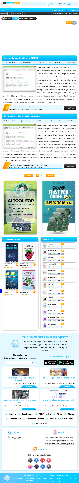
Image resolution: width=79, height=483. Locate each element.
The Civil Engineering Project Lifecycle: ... (58, 379)
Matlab (50, 291)
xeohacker (33, 383)
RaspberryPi (3, 13)
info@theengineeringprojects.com (61, 437)
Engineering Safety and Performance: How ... (20, 401)
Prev (29, 176)
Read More (70, 108)
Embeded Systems (53, 317)
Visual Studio (52, 271)
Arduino (18, 13)
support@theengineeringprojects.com (60, 444)
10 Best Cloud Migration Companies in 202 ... (58, 401)
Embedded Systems (35, 419)
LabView (50, 297)
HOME (9, 18)
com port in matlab (16, 107)
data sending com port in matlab (19, 109)
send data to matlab (29, 107)
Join (76, 4)
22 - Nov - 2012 (10, 121)
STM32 (14, 13)
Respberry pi (27, 414)
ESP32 (9, 13)
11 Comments (56, 63)
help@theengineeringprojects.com (60, 441)
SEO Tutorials (52, 324)
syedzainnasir (27, 63)
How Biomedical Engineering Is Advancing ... (20, 379)
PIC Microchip (52, 264)
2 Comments (56, 121)
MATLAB (41, 63)
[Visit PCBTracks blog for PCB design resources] (58, 234)
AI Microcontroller (57, 13)
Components (52, 304)
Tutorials (23, 383)
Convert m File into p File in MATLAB (23, 116)
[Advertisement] (39, 40)
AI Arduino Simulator (72, 13)
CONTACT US (55, 481)
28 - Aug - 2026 (12, 383)
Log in (72, 4)
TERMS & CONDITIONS (59, 475)
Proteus (50, 257)
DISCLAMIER (73, 478)
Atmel (59, 414)
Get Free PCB (58, 10)
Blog (16, 18)
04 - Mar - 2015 (10, 63)
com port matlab (42, 107)
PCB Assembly (73, 10)
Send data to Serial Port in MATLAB (22, 58)
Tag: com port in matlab (28, 18)
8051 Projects (52, 277)
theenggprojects (16, 437)
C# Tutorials (51, 311)
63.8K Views (72, 63)
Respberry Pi (52, 251)
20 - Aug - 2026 (50, 406)
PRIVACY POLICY (56, 478)
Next (49, 176)
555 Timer (51, 284)
